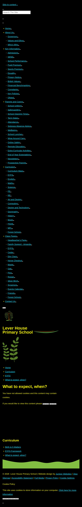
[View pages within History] (14, 216)
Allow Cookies (45, 403)
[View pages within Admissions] (18, 53)
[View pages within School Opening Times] (28, 114)
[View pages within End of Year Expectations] (31, 155)
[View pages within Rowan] (14, 277)
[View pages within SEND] (13, 57)
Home (8, 367)
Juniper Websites (63, 474)
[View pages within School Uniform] (22, 106)
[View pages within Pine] (12, 273)
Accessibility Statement (22, 478)
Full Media (39, 478)
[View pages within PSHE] (13, 224)
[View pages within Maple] (13, 265)
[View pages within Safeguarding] (20, 110)
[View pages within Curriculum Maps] (23, 171)
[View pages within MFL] (12, 228)
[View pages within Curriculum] (15, 167)
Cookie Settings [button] (67, 478)
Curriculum (10, 371)
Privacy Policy (52, 478)
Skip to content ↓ (10, 4)
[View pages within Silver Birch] (18, 281)
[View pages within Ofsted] (14, 98)
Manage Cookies (11, 498)
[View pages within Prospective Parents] (26, 163)
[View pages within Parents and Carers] (23, 102)
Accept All (5, 498)
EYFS (7, 376)
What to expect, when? (15, 380)
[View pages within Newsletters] (18, 159)
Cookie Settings (53, 403)
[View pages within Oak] (11, 269)
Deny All (16, 498)
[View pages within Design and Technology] (29, 208)
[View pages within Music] (13, 220)
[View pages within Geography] (18, 212)
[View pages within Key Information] (20, 49)
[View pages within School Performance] (26, 61)
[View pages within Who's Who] (18, 45)
